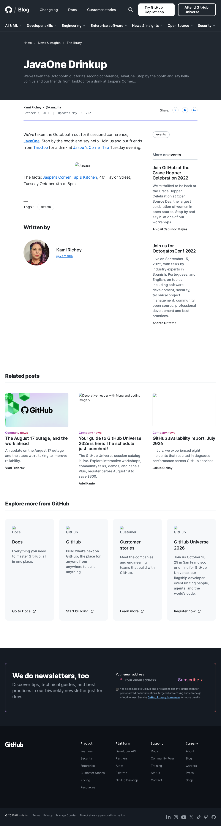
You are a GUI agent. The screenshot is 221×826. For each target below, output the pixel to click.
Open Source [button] (178, 25)
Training (156, 765)
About (190, 751)
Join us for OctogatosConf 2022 (174, 248)
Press (190, 773)
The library (74, 42)
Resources (88, 787)
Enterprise (88, 765)
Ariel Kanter (87, 483)
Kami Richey (32, 107)
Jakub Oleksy (162, 468)
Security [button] (205, 25)
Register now (185, 611)
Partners (122, 758)
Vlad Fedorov (15, 468)
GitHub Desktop (127, 780)
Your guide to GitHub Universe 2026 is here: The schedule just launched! (110, 443)
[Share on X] (175, 110)
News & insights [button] (145, 25)
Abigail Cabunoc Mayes (170, 229)
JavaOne (31, 141)
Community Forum (163, 758)
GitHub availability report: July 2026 (184, 441)
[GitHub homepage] (8, 9)
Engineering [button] (72, 25)
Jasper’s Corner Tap (91, 147)
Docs (154, 751)
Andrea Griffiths (164, 323)
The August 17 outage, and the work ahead (36, 441)
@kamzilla (53, 107)
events (46, 206)
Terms (36, 815)
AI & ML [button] (11, 25)
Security (86, 758)
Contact (156, 780)
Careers (191, 765)
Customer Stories (93, 773)
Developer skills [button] (40, 25)
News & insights (49, 42)
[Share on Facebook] (185, 110)
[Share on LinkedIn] (194, 110)
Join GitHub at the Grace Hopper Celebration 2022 (171, 173)
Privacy (48, 815)
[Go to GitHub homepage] (14, 746)
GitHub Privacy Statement (164, 697)
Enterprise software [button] (107, 25)
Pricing (85, 780)
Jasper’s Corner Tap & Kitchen (70, 177)
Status (155, 773)
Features (87, 751)
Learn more (129, 611)
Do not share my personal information (102, 815)
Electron (121, 773)
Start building (77, 611)
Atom (119, 765)
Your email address (130, 674)
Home (28, 42)
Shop (189, 780)
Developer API (126, 751)
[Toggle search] (130, 9)
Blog (23, 9)
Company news (16, 432)
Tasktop (40, 147)
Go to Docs (22, 611)
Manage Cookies (66, 815)
